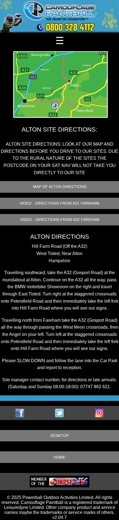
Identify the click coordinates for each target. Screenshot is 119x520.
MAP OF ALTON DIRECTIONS (59, 187)
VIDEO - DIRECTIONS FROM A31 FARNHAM (59, 203)
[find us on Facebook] (20, 413)
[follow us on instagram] (99, 413)
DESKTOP (59, 436)
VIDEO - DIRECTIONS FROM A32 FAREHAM (59, 220)
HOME (59, 457)
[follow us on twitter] (59, 413)
